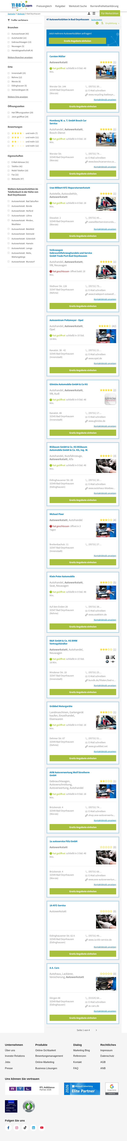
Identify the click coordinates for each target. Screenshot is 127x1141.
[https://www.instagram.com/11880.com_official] (16, 1127)
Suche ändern (96, 19)
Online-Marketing (44, 1062)
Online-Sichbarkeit (45, 1050)
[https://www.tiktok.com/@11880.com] (25, 1127)
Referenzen (79, 1056)
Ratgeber (60, 6)
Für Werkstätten (109, 13)
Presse (9, 1068)
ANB (103, 1068)
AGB (103, 1062)
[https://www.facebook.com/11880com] (8, 1127)
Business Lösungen (46, 1068)
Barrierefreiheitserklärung (104, 6)
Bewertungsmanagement (49, 1056)
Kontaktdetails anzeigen (105, 99)
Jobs (7, 1062)
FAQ (75, 1068)
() (20, 33)
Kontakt (77, 1062)
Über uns (10, 1050)
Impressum (106, 1050)
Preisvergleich (44, 6)
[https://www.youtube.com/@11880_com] (41, 1127)
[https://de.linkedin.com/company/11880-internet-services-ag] (33, 1127)
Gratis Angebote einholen (77, 40)
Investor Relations (15, 1056)
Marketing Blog (81, 1050)
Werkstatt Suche (78, 6)
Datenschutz (107, 1056)
